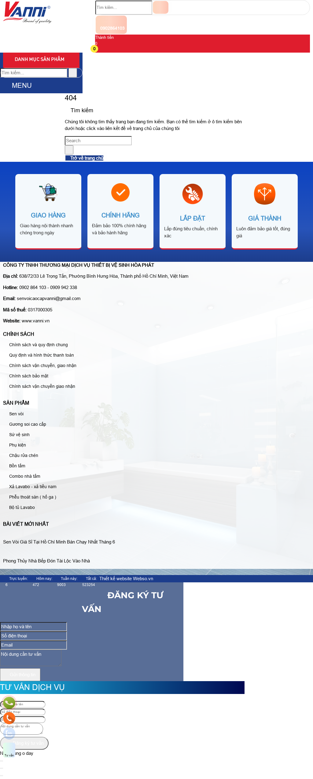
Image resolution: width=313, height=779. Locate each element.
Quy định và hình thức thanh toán (41, 355)
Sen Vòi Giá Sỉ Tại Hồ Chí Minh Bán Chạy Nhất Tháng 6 (59, 541)
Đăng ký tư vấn (28, 743)
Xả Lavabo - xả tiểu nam (32, 486)
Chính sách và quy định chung (38, 344)
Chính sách (18, 334)
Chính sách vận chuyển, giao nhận (42, 365)
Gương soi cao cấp (27, 424)
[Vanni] (27, 21)
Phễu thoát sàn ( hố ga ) (32, 497)
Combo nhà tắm (24, 476)
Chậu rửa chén (23, 455)
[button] (99, 50)
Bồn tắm (16, 465)
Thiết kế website (115, 578)
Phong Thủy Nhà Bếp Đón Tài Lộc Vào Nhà (46, 560)
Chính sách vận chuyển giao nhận (41, 386)
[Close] (1, 768)
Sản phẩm (16, 403)
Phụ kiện (17, 445)
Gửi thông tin (22, 674)
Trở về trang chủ (86, 158)
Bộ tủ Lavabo (21, 507)
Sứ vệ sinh (19, 434)
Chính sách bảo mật (28, 375)
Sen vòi (16, 413)
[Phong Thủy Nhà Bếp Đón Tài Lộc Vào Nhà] (49, 553)
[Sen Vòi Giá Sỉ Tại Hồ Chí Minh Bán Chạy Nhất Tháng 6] (61, 534)
